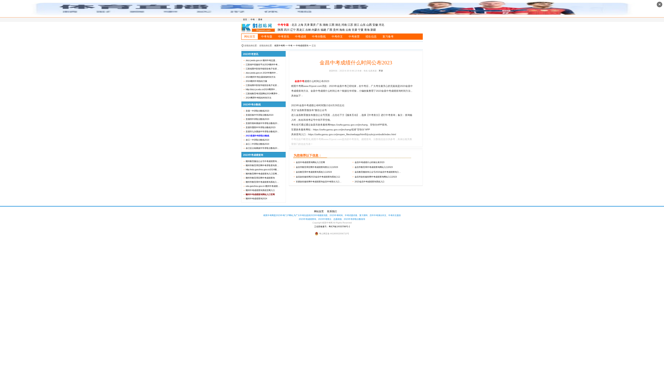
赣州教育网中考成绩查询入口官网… (262, 174)
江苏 (350, 24)
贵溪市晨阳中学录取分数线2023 (260, 127)
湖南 (325, 24)
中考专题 (266, 36)
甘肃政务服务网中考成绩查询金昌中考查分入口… (319, 181)
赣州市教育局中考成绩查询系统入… (262, 182)
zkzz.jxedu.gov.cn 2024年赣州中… (262, 73)
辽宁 (293, 29)
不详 (381, 71)
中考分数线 (319, 36)
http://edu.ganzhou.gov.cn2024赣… (262, 169)
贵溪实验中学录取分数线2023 (259, 115)
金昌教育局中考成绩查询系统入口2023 (314, 172)
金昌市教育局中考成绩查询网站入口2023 (374, 167)
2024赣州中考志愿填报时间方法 (260, 77)
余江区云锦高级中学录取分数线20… (262, 148)
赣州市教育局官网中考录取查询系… (262, 165)
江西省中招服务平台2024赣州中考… (263, 64)
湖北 (338, 24)
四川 (286, 29)
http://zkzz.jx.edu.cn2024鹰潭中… (261, 89)
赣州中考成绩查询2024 (256, 198)
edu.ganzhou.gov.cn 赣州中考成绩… (263, 186)
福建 (323, 29)
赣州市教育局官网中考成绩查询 (260, 178)
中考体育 (354, 36)
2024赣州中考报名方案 (256, 81)
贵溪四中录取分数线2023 (257, 119)
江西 (331, 24)
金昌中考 (299, 81)
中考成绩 (300, 36)
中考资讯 (283, 36)
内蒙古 (316, 29)
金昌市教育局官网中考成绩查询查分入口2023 (317, 167)
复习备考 (388, 36)
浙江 (356, 24)
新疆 (373, 29)
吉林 (308, 29)
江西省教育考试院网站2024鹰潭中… (263, 93)
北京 (294, 24)
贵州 (336, 29)
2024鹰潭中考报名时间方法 (258, 98)
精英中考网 (279, 45)
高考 (260, 19)
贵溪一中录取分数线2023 (257, 111)
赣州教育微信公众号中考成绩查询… (262, 161)
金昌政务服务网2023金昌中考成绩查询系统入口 (318, 177)
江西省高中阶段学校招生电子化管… (262, 69)
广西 (329, 29)
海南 (342, 29)
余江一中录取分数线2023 (257, 140)
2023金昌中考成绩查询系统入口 (369, 181)
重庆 (313, 24)
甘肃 (354, 29)
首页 (245, 19)
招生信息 (371, 36)
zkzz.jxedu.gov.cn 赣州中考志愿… (261, 60)
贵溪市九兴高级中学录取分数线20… (262, 131)
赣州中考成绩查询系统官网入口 (260, 190)
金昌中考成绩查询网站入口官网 (310, 162)
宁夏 (360, 29)
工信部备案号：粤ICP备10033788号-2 (332, 226)
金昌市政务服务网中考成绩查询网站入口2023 (376, 177)
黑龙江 (300, 29)
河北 (381, 24)
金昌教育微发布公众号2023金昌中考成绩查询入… (378, 172)
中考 (253, 19)
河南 (344, 24)
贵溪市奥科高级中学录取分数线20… (262, 123)
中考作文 (337, 36)
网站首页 (249, 36)
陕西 (281, 29)
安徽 (375, 24)
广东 (319, 24)
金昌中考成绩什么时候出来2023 (369, 162)
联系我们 (332, 211)
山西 (369, 24)
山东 (363, 24)
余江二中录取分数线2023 (257, 144)
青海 (367, 29)
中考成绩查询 (302, 45)
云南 (348, 29)
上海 (300, 24)
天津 (307, 24)
